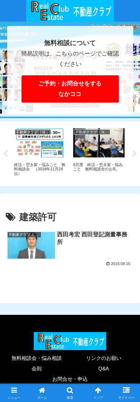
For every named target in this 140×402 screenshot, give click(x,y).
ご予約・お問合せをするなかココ (70, 88)
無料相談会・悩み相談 (36, 358)
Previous (5, 153)
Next (134, 153)
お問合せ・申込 (70, 379)
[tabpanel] (39, 152)
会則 (37, 368)
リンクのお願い (103, 358)
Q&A (103, 368)
